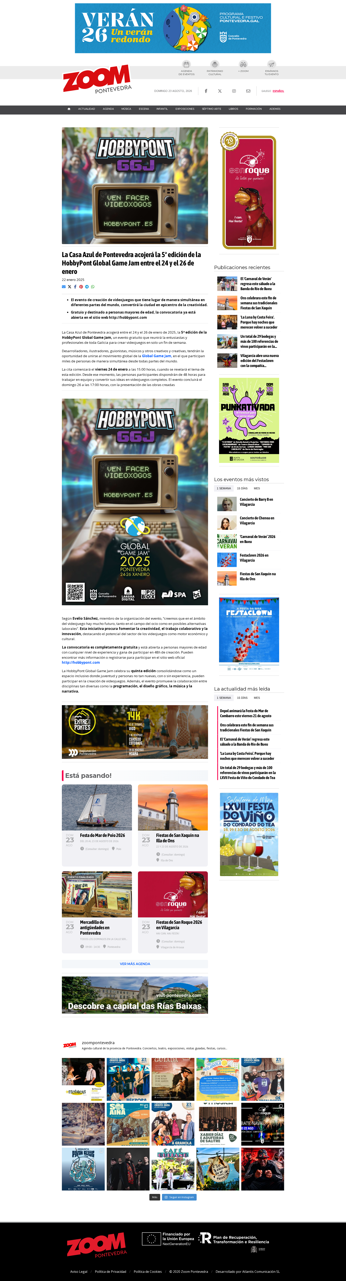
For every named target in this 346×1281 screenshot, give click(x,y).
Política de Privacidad (110, 1271)
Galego (266, 91)
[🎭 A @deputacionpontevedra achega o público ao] (83, 1079)
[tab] (224, 488)
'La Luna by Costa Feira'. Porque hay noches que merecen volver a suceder (258, 322)
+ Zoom (243, 70)
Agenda (108, 108)
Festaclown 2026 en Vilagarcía (254, 557)
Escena (144, 108)
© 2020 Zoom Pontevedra (188, 1271)
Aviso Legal (78, 1271)
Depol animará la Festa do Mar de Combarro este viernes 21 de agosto (245, 713)
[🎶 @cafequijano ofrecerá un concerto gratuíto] (173, 1169)
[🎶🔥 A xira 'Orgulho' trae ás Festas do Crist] (128, 1169)
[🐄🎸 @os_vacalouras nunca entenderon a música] (262, 1079)
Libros (233, 108)
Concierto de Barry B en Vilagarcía (256, 502)
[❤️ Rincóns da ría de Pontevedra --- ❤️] (217, 1169)
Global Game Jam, (157, 356)
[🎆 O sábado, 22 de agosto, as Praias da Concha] (262, 1124)
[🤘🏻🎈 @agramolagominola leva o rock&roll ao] (173, 1124)
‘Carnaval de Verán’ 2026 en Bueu (257, 539)
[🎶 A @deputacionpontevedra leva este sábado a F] (217, 1124)
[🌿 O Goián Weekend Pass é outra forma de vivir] (217, 1079)
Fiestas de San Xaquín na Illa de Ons (258, 576)
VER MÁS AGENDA (135, 964)
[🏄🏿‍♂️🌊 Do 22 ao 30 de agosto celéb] (83, 1169)
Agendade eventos (186, 72)
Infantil (162, 108)
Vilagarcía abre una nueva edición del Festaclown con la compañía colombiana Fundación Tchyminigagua (259, 360)
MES (257, 488)
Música (126, 108)
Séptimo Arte (211, 108)
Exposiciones (185, 108)
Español (278, 91)
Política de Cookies (148, 1271)
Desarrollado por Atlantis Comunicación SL (248, 1271)
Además (275, 108)
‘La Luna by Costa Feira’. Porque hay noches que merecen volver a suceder (247, 756)
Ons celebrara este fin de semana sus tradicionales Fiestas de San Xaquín (258, 303)
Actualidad (86, 108)
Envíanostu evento (272, 72)
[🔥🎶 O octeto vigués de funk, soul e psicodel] (128, 1124)
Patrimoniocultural (215, 72)
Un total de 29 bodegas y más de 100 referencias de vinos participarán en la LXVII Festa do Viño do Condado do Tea (259, 341)
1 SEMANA (224, 488)
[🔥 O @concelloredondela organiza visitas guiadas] (173, 1079)
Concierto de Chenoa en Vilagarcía (257, 520)
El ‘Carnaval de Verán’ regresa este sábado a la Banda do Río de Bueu (245, 741)
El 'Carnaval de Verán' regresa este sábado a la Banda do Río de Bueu (257, 283)
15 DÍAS (242, 488)
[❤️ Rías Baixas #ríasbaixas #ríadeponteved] (83, 1124)
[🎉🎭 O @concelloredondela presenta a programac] (262, 1169)
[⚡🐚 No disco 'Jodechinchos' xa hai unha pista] (128, 1079)
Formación (254, 108)
